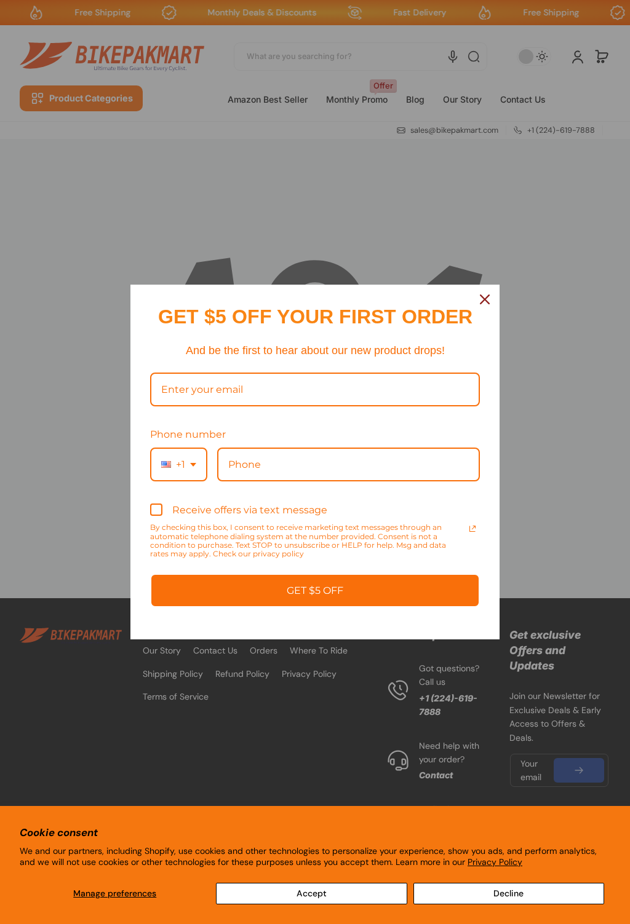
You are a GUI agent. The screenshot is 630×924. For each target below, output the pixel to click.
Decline (508, 893)
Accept (312, 893)
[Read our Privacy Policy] (472, 528)
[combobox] (178, 464)
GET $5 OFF (315, 590)
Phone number (188, 434)
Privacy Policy (495, 861)
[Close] (485, 299)
